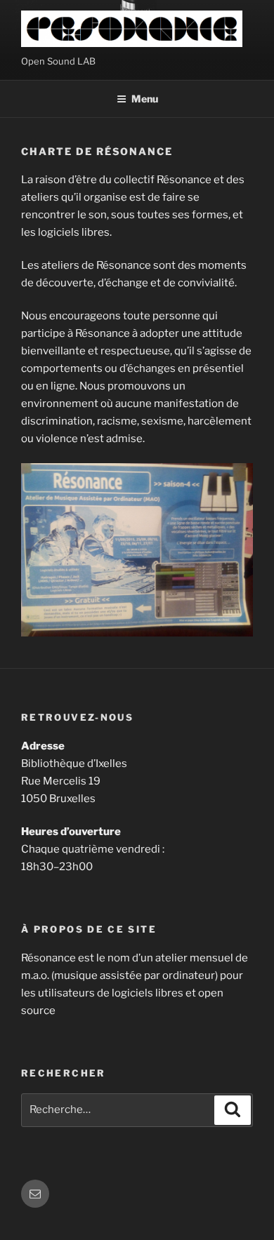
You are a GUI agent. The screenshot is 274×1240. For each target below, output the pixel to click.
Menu (144, 99)
